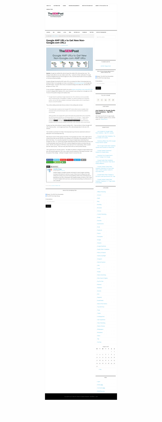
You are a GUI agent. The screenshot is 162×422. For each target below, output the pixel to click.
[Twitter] (48, 170)
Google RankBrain (101, 246)
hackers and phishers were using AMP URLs (82, 89)
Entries (100, 384)
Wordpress (100, 332)
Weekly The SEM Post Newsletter (55, 194)
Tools (98, 310)
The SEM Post (56, 15)
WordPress (92, 396)
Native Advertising (101, 275)
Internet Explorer (101, 262)
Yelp (98, 338)
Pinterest (99, 284)
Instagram (99, 259)
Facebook (99, 230)
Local (98, 268)
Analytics (99, 243)
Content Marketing (101, 214)
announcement (80, 83)
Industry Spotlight (101, 255)
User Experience (101, 319)
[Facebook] (49, 170)
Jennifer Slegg (57, 169)
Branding (99, 204)
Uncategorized (100, 316)
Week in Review (101, 326)
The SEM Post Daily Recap (53, 196)
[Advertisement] (90, 21)
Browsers (99, 207)
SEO (59, 185)
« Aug (100, 369)
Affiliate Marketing (101, 191)
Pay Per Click (100, 281)
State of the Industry (102, 303)
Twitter (99, 313)
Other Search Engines (102, 278)
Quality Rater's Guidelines (103, 249)
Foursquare (100, 236)
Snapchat (99, 297)
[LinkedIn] (49, 171)
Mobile (56, 185)
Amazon (99, 195)
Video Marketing (101, 323)
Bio (48, 166)
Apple (98, 198)
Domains (99, 220)
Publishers (99, 287)
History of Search (101, 252)
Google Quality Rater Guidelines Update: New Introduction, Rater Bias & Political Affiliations (105, 162)
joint (76, 83)
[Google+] (51, 170)
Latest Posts (55, 166)
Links (98, 265)
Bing (98, 201)
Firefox (99, 233)
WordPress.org (100, 391)
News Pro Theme (76, 396)
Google (53, 185)
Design (98, 217)
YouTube (99, 342)
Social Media (100, 300)
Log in (98, 381)
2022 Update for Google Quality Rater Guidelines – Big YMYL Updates (105, 112)
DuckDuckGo (100, 223)
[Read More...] (104, 119)
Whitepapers (100, 329)
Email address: (49, 199)
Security (99, 291)
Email (98, 227)
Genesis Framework (85, 396)
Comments (101, 388)
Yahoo (98, 335)
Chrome (99, 211)
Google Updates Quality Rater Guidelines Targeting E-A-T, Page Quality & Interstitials (105, 181)
